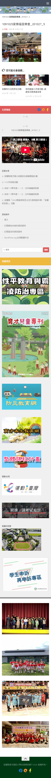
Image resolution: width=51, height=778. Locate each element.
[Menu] (47, 3)
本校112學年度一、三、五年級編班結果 (21, 188)
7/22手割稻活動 (11, 182)
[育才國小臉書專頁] (39, 109)
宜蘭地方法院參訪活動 (12, 89)
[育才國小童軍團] (47, 109)
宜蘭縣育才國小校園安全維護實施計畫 (21, 176)
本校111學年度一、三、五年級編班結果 (21, 194)
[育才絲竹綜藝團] (43, 109)
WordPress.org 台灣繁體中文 (16, 238)
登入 (6, 220)
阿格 (5, 29)
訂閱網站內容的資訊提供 (15, 226)
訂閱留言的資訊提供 (13, 232)
